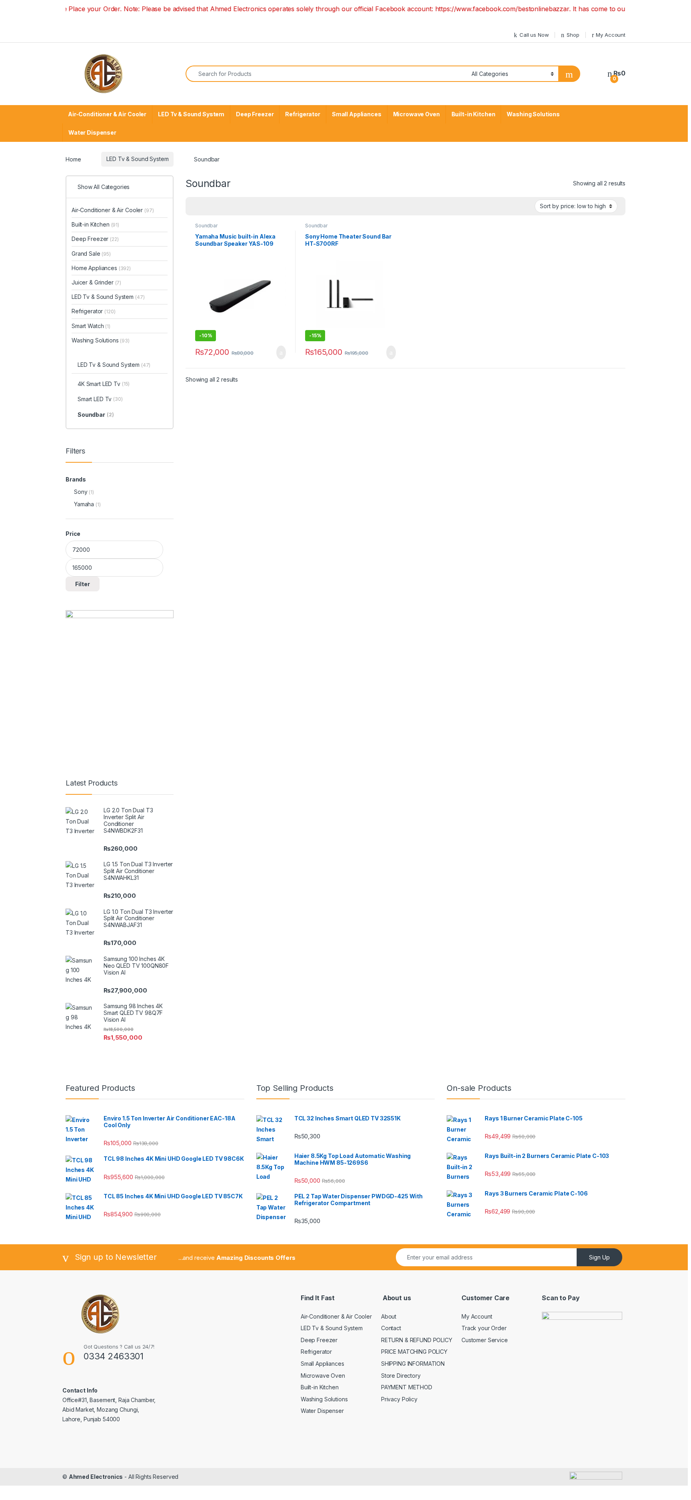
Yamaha (84, 504)
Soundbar (206, 226)
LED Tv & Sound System (191, 114)
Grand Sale (91, 253)
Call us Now (534, 35)
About (388, 1316)
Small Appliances (356, 114)
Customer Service (484, 1340)
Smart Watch (91, 325)
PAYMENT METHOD (406, 1387)
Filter (82, 584)
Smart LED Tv (100, 399)
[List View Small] (231, 206)
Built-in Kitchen (473, 114)
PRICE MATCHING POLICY (414, 1351)
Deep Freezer (255, 114)
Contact (391, 1328)
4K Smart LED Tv (104, 383)
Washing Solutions (533, 114)
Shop (573, 35)
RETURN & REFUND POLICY (416, 1340)
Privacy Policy (399, 1399)
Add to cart (280, 352)
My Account (610, 35)
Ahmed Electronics (96, 1476)
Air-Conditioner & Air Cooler (107, 114)
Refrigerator (302, 114)
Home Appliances (101, 268)
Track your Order (484, 1328)
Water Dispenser (92, 132)
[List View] (219, 206)
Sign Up (599, 1257)
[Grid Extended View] (208, 206)
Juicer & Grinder (96, 282)
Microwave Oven (416, 114)
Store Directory (401, 1375)
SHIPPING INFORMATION (413, 1363)
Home (73, 158)
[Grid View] (196, 206)
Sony (80, 491)
